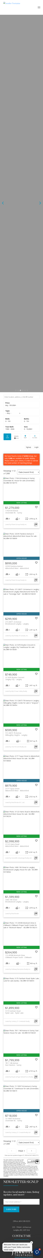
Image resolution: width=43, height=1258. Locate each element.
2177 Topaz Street (17, 790)
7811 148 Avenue (13, 1064)
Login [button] (36, 447)
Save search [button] (7, 436)
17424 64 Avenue (13, 512)
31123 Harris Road (17, 845)
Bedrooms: (8, 421)
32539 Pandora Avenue (17, 567)
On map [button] (25, 436)
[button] (37, 1252)
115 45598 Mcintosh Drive (18, 956)
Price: (10, 405)
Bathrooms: (26, 421)
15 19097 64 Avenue (13, 1120)
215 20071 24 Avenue (17, 623)
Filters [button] (35, 436)
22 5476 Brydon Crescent (14, 678)
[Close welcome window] (31, 1242)
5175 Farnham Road (14, 1012)
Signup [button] (28, 447)
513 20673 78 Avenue (16, 734)
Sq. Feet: (28, 429)
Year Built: (9, 429)
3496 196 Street (17, 901)
